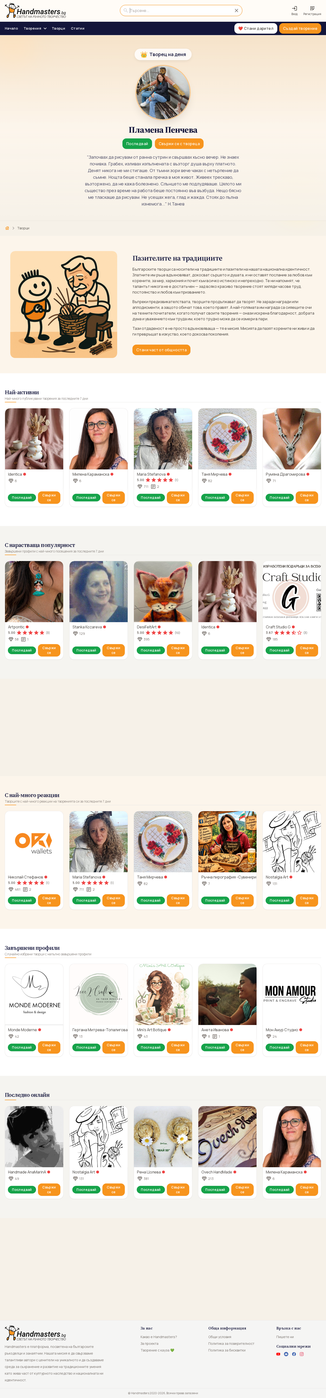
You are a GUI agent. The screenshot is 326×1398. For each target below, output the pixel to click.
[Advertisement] (163, 727)
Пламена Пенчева (163, 130)
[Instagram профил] (302, 1354)
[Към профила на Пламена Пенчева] (163, 92)
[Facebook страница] (294, 1354)
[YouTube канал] (278, 1354)
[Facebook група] (286, 1354)
